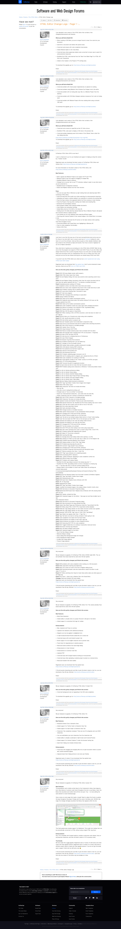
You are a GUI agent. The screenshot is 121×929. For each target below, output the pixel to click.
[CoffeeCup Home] (26, 2)
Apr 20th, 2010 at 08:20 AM (46, 150)
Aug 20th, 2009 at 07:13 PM (46, 76)
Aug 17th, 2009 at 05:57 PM (46, 29)
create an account (24, 26)
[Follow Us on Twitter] (86, 898)
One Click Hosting (56, 911)
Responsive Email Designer (91, 71)
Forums (25, 17)
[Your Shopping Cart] (90, 2)
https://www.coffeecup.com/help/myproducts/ (75, 164)
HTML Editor (83, 2)
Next (99, 27)
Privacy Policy (65, 926)
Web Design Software (52, 923)
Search (44, 20)
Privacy (75, 923)
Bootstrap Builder (73, 72)
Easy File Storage (56, 913)
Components (89, 916)
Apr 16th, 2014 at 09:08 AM (46, 707)
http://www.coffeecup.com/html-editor (66, 169)
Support (64, 2)
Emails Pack (38, 908)
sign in (24, 24)
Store (73, 2)
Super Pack (38, 913)
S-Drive (54, 908)
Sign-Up (96, 891)
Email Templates (89, 911)
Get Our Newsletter (23, 913)
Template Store (90, 905)
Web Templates (89, 908)
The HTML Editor (33, 17)
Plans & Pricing (55, 919)
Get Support (60, 923)
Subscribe (57, 20)
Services (54, 905)
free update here (79, 264)
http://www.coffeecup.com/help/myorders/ (85, 65)
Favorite (65, 20)
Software (45, 2)
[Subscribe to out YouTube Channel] (93, 898)
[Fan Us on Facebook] (90, 898)
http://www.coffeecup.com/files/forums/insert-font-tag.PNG (72, 137)
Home (20, 17)
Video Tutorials (72, 911)
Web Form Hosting (56, 916)
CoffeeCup (21, 905)
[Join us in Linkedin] (97, 898)
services (46, 890)
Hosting (55, 2)
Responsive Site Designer (80, 71)
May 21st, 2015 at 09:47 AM (46, 776)
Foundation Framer (60, 72)
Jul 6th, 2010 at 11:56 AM (46, 234)
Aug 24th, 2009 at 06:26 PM (47, 117)
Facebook (87, 239)
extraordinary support (51, 892)
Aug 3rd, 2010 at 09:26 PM (46, 548)
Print (50, 20)
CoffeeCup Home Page (35, 923)
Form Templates (89, 913)
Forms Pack (38, 911)
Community (72, 905)
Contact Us (21, 916)
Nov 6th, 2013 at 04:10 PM (46, 598)
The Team (20, 908)
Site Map (80, 923)
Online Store (43, 923)
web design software (37, 890)
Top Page (26, 923)
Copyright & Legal (68, 923)
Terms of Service (73, 926)
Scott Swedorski (44, 39)
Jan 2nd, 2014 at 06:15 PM (46, 683)
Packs (36, 2)
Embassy (71, 913)
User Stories (72, 919)
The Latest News (22, 911)
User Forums (72, 916)
